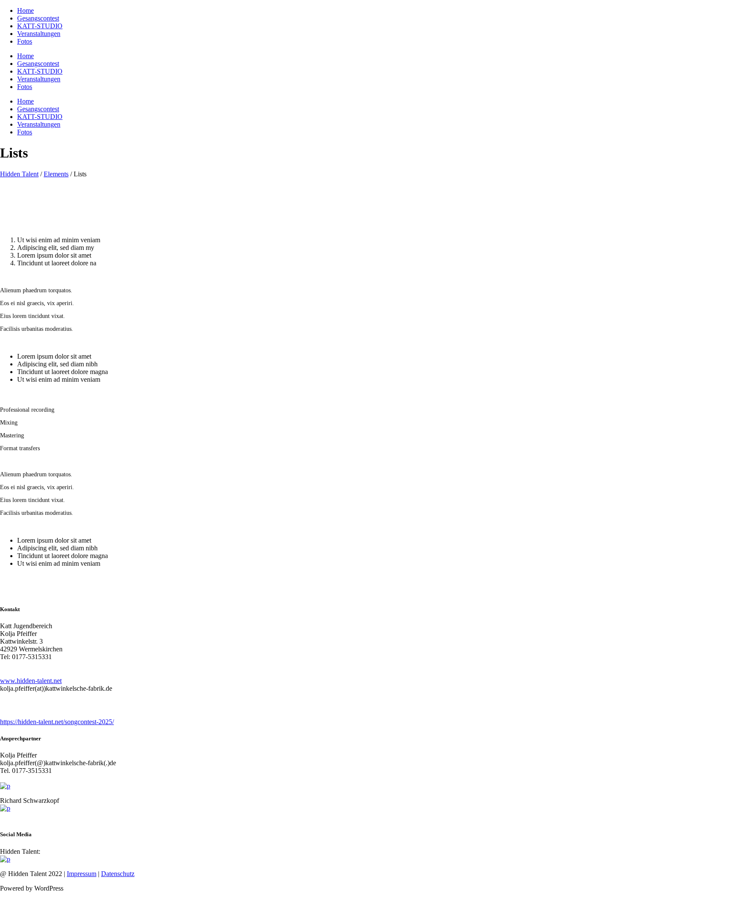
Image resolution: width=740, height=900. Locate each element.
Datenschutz (117, 873)
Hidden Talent (19, 174)
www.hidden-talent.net (31, 680)
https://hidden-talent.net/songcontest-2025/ (57, 721)
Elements (56, 174)
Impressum (81, 873)
